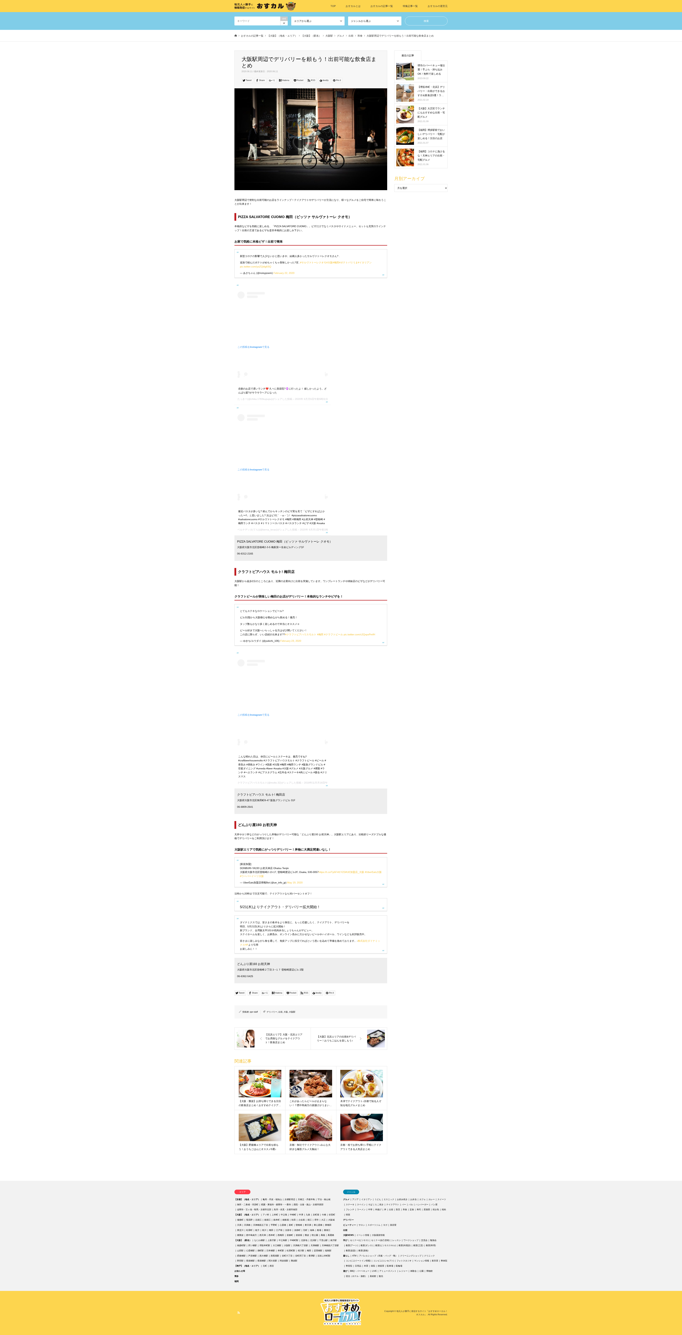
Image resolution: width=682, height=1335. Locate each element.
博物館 (429, 1271)
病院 (373, 1266)
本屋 (366, 1266)
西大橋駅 (263, 1255)
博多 (236, 1276)
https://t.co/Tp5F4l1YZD (332, 872)
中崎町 (293, 1214)
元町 (265, 1266)
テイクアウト (392, 1204)
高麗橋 (331, 1235)
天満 (239, 1225)
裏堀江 (327, 1230)
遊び (345, 1271)
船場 (319, 1230)
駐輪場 (399, 1266)
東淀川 (240, 1230)
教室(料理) (431, 1245)
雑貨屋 (381, 1266)
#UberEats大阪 (373, 872)
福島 (312, 1230)
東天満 (308, 1225)
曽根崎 (299, 1225)
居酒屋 (427, 1209)
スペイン (361, 1204)
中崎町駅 (294, 1240)
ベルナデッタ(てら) (248, 529)
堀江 (309, 1220)
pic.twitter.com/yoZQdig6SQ (255, 266)
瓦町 (305, 1230)
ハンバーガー (422, 1204)
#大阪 (329, 262)
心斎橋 (283, 1225)
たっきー (242, 399)
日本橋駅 (270, 1250)
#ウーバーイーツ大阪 (252, 876)
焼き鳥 (436, 1209)
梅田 (271, 1230)
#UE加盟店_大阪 (354, 872)
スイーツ (441, 1199)
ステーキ (350, 1204)
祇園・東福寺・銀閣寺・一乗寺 (276, 1204)
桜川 (264, 1230)
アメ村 (266, 1214)
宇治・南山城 (324, 1199)
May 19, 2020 (295, 882)
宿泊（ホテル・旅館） (356, 1276)
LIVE (374, 1271)
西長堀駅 (275, 1255)
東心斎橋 (318, 1225)
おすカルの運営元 (438, 6)
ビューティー (349, 1225)
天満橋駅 (315, 1245)
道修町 (290, 1235)
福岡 (236, 1281)
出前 (280, 1012)
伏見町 (332, 1214)
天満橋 (247, 1225)
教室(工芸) (418, 1245)
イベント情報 (362, 1235)
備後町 (240, 1220)
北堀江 (258, 1220)
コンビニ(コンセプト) (383, 1260)
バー (404, 1204)
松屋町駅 (291, 1250)
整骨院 (349, 1266)
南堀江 (267, 1220)
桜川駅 (301, 1250)
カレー (431, 1199)
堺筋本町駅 (264, 1245)
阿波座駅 (284, 1260)
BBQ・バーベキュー (359, 1271)
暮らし (346, 1255)
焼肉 (444, 1209)
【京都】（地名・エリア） (247, 1199)
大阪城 (331, 1220)
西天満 (262, 1235)
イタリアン (366, 1199)
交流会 (424, 1240)
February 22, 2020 (284, 273)
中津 (301, 1214)
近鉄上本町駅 (324, 1255)
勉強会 (433, 1240)
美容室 (393, 1225)
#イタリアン (365, 262)
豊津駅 (311, 1255)
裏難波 (240, 1235)
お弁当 (413, 1199)
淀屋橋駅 (318, 1250)
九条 (308, 1214)
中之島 (284, 1214)
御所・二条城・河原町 (247, 1204)
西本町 (272, 1235)
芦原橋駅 (252, 1255)
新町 (291, 1225)
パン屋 (434, 1204)
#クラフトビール (333, 634)
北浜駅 (313, 1240)
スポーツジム (374, 1225)
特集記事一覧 (410, 6)
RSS (238, 1312)
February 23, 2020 (290, 640)
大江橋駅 (277, 1245)
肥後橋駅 (241, 1255)
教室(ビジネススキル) (385, 1245)
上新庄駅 (271, 1240)
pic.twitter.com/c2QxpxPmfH (359, 634)
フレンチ (350, 1209)
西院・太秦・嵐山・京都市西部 (308, 1204)
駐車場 (390, 1266)
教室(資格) (363, 1250)
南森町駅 (241, 1245)
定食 (412, 1209)
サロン (362, 1225)
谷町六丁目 (287, 1255)
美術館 (373, 1276)
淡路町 (297, 1230)
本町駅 (281, 1250)
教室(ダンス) (367, 1245)
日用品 (358, 1266)
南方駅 (333, 1240)
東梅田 (328, 1225)
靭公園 (315, 1235)
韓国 (348, 1214)
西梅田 (281, 1235)
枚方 (257, 1230)
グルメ (346, 1199)
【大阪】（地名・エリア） (247, 1214)
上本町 (275, 1214)
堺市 (316, 1220)
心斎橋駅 (250, 1250)
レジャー (403, 1271)
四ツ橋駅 (252, 1245)
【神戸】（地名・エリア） (247, 1266)
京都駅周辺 (290, 1199)
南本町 (276, 1220)
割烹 (398, 1209)
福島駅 (328, 1250)
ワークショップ (411, 1240)
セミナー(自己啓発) (380, 1240)
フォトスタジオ (404, 1260)
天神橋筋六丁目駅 (330, 1245)
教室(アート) (352, 1245)
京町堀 (316, 1214)
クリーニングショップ (410, 1255)
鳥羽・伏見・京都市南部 (285, 1209)
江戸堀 (279, 1230)
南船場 (285, 1220)
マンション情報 (421, 1260)
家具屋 (435, 1260)
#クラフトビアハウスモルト (300, 634)
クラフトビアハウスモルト (252, 782)
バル (411, 1204)
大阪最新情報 (378, 1235)
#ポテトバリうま (348, 262)
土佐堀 (301, 1220)
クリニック (429, 1255)
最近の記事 (408, 55)
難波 (307, 1235)
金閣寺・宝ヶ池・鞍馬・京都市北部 (254, 1209)
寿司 (419, 1209)
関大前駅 (273, 1260)
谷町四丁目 (300, 1255)
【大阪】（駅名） (242, 1240)
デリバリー (272, 1012)
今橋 (324, 1214)
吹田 (293, 1220)
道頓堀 (299, 1235)
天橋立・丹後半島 (306, 1199)
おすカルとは (353, 6)
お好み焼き (402, 1199)
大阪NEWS (348, 1235)
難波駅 (294, 1260)
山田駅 (240, 1250)
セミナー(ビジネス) (359, 1240)
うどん (378, 1199)
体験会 (413, 1271)
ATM (354, 1255)
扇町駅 (260, 1250)
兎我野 (249, 1220)
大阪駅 (292, 1012)
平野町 (274, 1225)
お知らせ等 (239, 1271)
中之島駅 (283, 1240)
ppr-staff (254, 1012)
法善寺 (288, 1230)
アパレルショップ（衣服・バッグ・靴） (378, 1255)
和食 (405, 1209)
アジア (355, 1199)
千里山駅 (323, 1240)
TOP (333, 6)
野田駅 (240, 1260)
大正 (323, 1220)
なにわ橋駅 (259, 1240)
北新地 (304, 1240)
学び (345, 1240)
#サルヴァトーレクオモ (313, 262)
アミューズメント (387, 1271)
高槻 (323, 1235)
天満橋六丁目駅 (300, 1245)
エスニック (389, 1199)
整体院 (444, 1260)
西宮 (272, 1266)
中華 (370, 1209)
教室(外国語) (405, 1245)
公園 (421, 1271)
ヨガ (385, 1225)
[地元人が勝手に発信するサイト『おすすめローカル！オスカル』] (265, 6)
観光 (381, 1276)
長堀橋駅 (250, 1260)
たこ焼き (379, 1204)
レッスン (396, 1240)
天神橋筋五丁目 (260, 1225)
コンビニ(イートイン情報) (358, 1260)
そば (370, 1204)
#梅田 (336, 262)
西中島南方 (251, 1235)
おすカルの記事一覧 (381, 6)
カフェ (422, 1199)
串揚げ (378, 1209)
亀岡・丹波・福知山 (272, 1199)
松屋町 (249, 1230)
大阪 (286, 1012)
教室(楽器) (351, 1250)
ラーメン (361, 1209)
